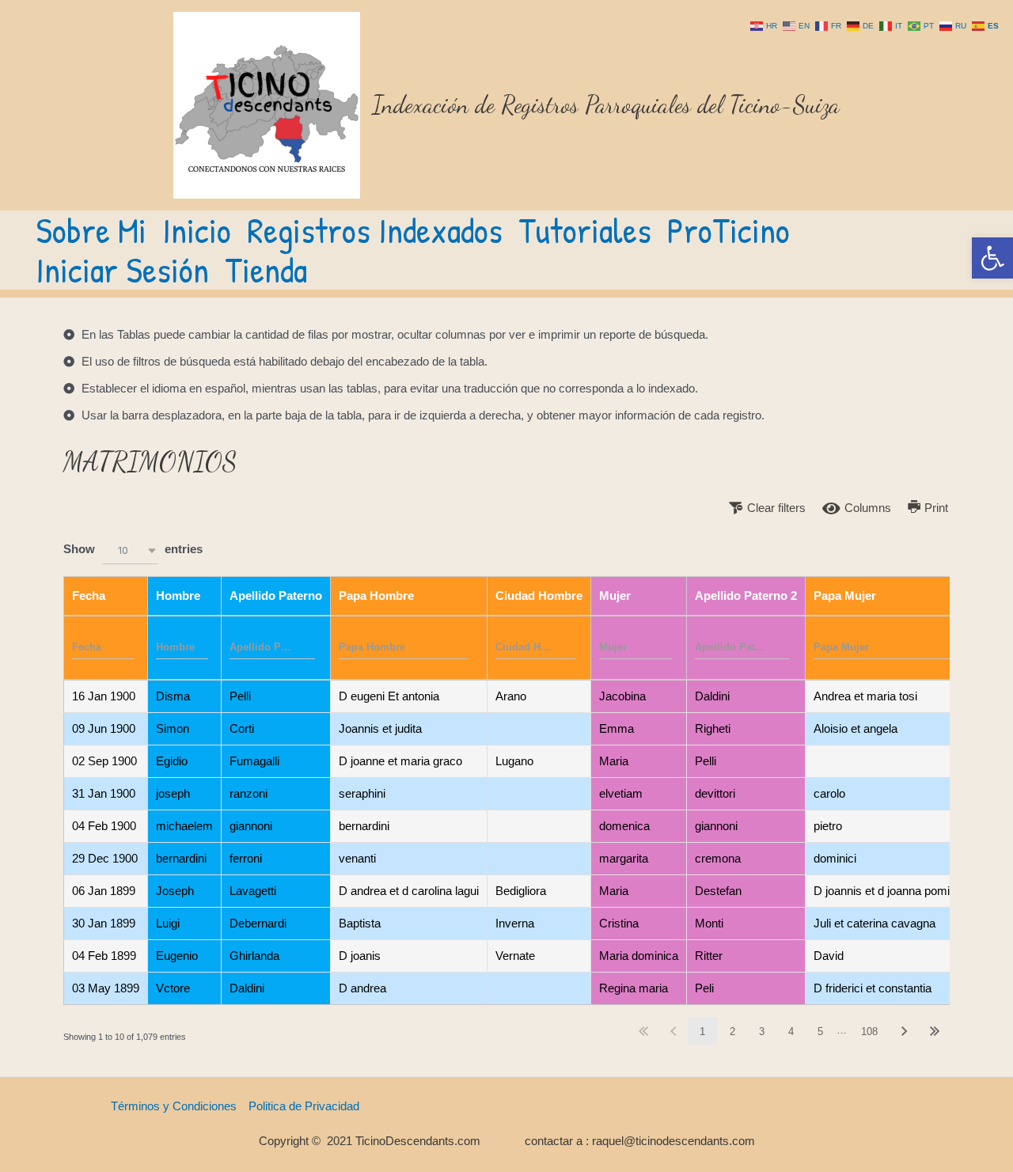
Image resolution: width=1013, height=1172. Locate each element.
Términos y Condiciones (174, 1106)
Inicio (196, 230)
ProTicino (728, 230)
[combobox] (129, 550)
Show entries (133, 549)
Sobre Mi (91, 230)
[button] (992, 258)
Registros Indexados (375, 230)
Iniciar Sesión (122, 270)
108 (869, 1031)
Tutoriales (584, 230)
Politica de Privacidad (304, 1106)
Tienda (266, 270)
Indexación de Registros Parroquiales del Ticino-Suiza (606, 104)
